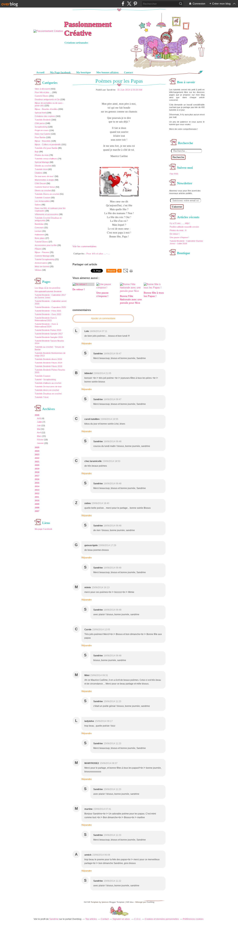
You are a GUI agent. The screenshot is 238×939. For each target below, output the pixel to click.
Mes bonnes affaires (107, 72)
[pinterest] (135, 3)
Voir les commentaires (85, 246)
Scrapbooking (41, 127)
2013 (37, 490)
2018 (37, 472)
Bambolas (39, 224)
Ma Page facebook (60, 72)
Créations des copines (45, 116)
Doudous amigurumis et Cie (47, 99)
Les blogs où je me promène (47, 288)
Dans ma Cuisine (42, 134)
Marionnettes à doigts (44, 180)
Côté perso (40, 123)
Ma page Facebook (43, 529)
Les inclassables (42, 201)
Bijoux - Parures (42, 252)
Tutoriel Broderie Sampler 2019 (49, 337)
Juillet (39, 422)
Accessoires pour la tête (46, 245)
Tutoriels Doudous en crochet (48, 394)
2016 (37, 479)
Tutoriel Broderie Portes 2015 (48, 330)
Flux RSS (174, 174)
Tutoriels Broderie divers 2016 (48, 359)
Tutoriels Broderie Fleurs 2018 (48, 366)
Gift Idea (130, 902)
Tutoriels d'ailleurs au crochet (48, 383)
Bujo (37, 151)
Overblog (150, 902)
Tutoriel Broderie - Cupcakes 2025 (50, 307)
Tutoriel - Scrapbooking (45, 379)
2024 (37, 451)
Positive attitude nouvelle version (184, 227)
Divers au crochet (43, 190)
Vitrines (38, 270)
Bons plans (40, 238)
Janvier (40, 443)
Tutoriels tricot (41, 169)
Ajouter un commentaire (103, 318)
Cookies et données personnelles (162, 919)
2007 (37, 511)
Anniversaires (41, 263)
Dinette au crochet (43, 166)
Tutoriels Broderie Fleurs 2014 (48, 363)
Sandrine (54, 919)
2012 (37, 493)
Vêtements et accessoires (46, 214)
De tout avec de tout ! (44, 176)
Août (39, 418)
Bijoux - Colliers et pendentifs (48, 144)
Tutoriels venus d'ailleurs (46, 159)
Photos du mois (42, 155)
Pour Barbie (40, 137)
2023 (37, 454)
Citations (39, 173)
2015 (37, 483)
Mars (39, 436)
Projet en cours (42, 130)
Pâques (38, 249)
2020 (37, 465)
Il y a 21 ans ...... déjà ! (180, 223)
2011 (37, 497)
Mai (38, 429)
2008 (37, 507)
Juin (39, 425)
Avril (39, 432)
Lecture (38, 231)
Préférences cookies (193, 919)
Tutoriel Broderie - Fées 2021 (48, 311)
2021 (37, 461)
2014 (37, 486)
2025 (37, 447)
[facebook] (123, 3)
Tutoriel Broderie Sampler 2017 (49, 334)
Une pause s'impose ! (179, 237)
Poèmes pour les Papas (119, 81)
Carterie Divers (42, 96)
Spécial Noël (40, 113)
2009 (37, 504)
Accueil (40, 72)
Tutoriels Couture (42, 197)
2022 (37, 458)
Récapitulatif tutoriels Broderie (48, 291)
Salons (38, 205)
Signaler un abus (121, 919)
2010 (37, 500)
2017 (37, 476)
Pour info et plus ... (43, 92)
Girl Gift (87, 902)
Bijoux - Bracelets (43, 141)
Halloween (39, 234)
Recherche (178, 157)
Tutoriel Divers (41, 242)
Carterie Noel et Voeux (45, 187)
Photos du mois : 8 (178, 230)
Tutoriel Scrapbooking (44, 259)
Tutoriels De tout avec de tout (48, 386)
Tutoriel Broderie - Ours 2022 (48, 314)
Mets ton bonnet (42, 266)
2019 (37, 469)
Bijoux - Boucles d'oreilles (46, 109)
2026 (37, 415)
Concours (39, 227)
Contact (128, 72)
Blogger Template (116, 902)
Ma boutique (83, 72)
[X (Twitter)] (129, 3)
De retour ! (174, 234)
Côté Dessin (40, 183)
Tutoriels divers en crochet (47, 390)
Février (40, 439)
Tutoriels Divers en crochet (47, 194)
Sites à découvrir (42, 89)
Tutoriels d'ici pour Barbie (46, 148)
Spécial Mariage (42, 162)
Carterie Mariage (42, 256)
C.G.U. (137, 919)
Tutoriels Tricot (41, 397)
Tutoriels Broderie (43, 120)
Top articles (91, 919)
